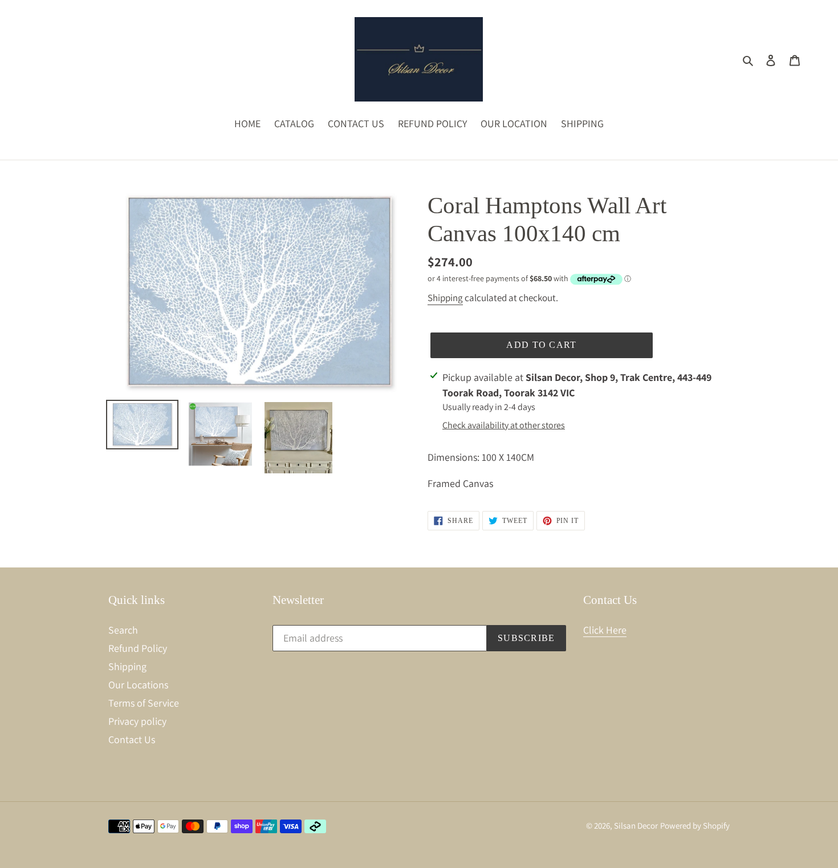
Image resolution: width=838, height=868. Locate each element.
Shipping (445, 297)
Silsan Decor (636, 825)
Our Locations (138, 684)
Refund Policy (137, 648)
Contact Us (131, 739)
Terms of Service (143, 702)
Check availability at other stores (503, 425)
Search (123, 629)
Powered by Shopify (695, 825)
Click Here (605, 629)
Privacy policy (137, 721)
